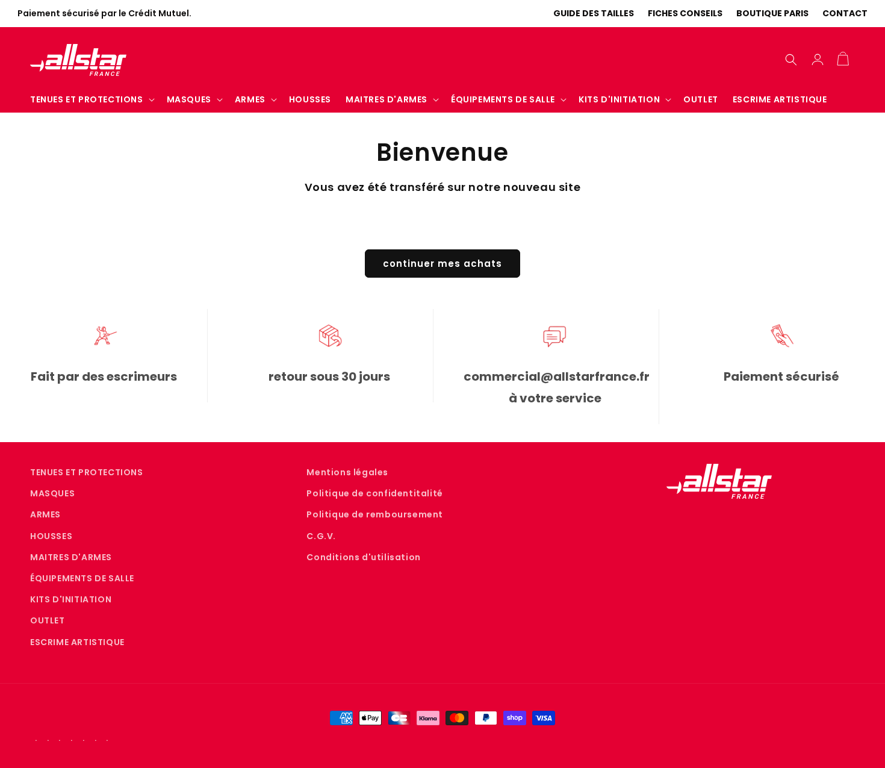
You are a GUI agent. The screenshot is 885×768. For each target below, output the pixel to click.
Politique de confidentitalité (374, 494)
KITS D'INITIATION (70, 599)
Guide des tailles (593, 13)
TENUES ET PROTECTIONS (86, 472)
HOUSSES (51, 536)
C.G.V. (321, 536)
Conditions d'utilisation (363, 557)
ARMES (45, 515)
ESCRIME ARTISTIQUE (77, 642)
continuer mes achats (442, 263)
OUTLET (47, 621)
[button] (91, 99)
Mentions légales (347, 472)
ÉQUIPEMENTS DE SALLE (82, 578)
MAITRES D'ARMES (71, 557)
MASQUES (52, 494)
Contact (845, 13)
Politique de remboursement (374, 515)
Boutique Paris (772, 13)
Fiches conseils (685, 13)
